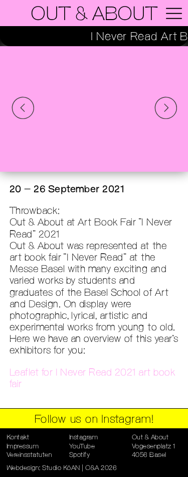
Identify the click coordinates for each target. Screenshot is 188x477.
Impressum (23, 446)
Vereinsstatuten (29, 455)
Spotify (79, 455)
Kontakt (18, 437)
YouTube (82, 446)
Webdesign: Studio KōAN (43, 468)
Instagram (83, 437)
